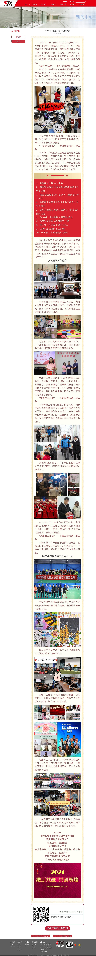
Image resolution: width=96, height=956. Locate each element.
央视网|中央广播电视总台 (45, 944)
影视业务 (20, 944)
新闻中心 (52, 4)
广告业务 (20, 946)
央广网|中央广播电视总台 (45, 946)
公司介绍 (12, 944)
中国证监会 (42, 949)
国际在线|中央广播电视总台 (46, 948)
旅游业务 (20, 948)
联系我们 (82, 4)
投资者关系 (63, 4)
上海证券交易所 (43, 951)
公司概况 (34, 4)
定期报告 (34, 948)
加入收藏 (72, 1)
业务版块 (43, 4)
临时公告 (34, 946)
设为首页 (65, 1)
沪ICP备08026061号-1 (31, 955)
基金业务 (20, 949)
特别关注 (18, 41)
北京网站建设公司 (65, 955)
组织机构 (12, 946)
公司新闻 (18, 37)
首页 (26, 4)
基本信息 (34, 944)
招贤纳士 (72, 4)
